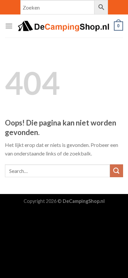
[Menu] (9, 26)
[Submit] (116, 170)
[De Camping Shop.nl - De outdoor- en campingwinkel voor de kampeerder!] (63, 26)
